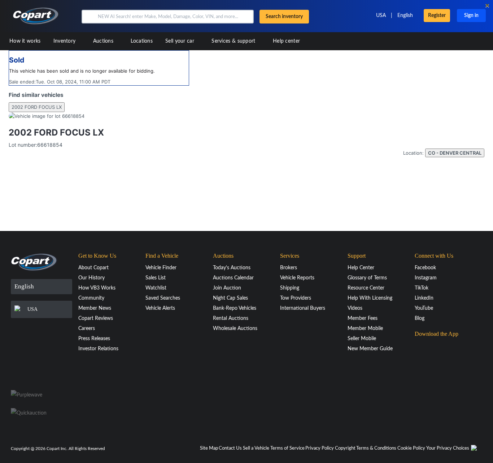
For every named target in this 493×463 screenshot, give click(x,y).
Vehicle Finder (160, 267)
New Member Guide (370, 348)
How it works (25, 41)
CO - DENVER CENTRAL (454, 153)
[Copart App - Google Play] (433, 368)
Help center (286, 41)
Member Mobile (365, 328)
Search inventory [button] (284, 16)
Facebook (425, 267)
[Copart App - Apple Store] (433, 347)
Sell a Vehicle (256, 448)
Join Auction (227, 288)
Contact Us (230, 448)
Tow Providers (295, 298)
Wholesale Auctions (235, 328)
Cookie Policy (411, 448)
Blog (419, 318)
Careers (86, 328)
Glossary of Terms (367, 277)
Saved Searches (162, 298)
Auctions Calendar (233, 277)
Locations (142, 41)
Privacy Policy (319, 448)
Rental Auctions (230, 318)
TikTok (421, 288)
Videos (355, 308)
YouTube (424, 308)
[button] (89, 16)
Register (437, 15)
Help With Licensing (370, 298)
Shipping (289, 288)
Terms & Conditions (376, 448)
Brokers (288, 267)
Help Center (361, 267)
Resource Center (366, 288)
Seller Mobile (362, 338)
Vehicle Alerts (160, 308)
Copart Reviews (95, 318)
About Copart (93, 267)
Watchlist (155, 288)
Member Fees (363, 318)
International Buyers (302, 308)
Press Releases (94, 338)
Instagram (426, 277)
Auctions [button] (104, 41)
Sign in (471, 15)
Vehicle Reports (297, 277)
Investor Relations (98, 348)
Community (91, 298)
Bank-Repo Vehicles (234, 308)
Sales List (155, 277)
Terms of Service (287, 448)
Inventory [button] (65, 41)
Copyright (345, 448)
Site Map (209, 448)
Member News (94, 308)
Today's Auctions (231, 267)
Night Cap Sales (230, 298)
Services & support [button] (234, 41)
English (405, 15)
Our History (91, 277)
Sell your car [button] (180, 41)
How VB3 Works (96, 288)
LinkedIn (424, 298)
